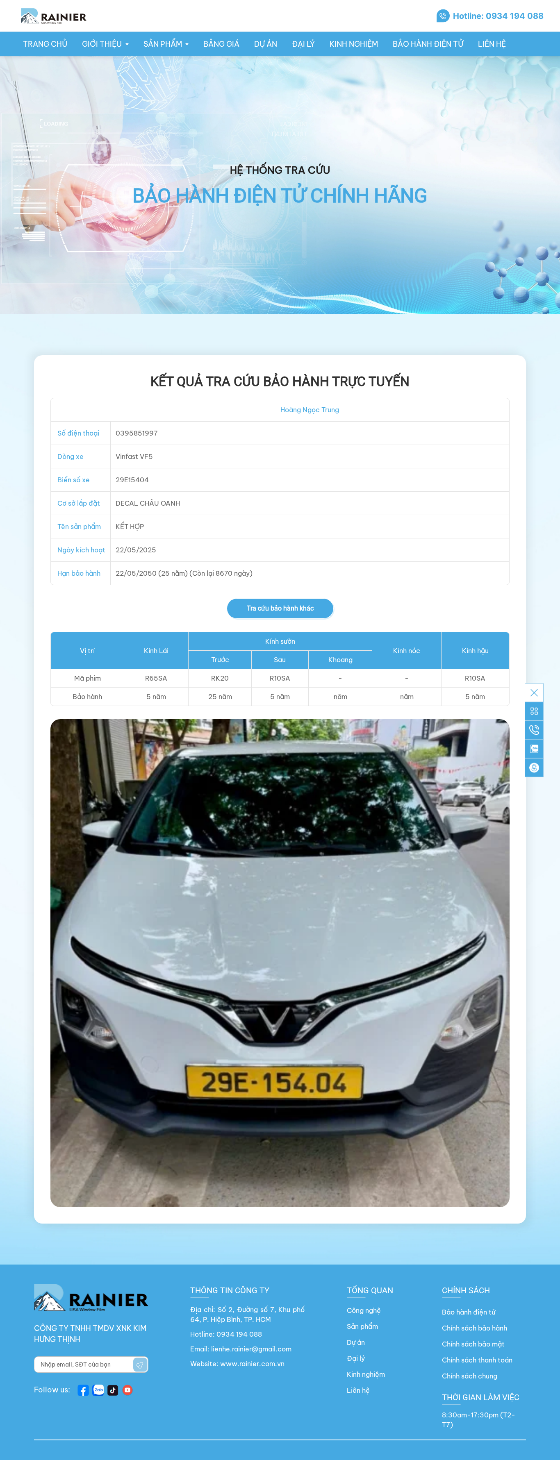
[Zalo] (534, 749)
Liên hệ (492, 44)
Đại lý (303, 44)
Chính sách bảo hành (474, 1328)
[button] (534, 767)
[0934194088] (534, 730)
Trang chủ (45, 44)
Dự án (265, 44)
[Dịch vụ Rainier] (534, 711)
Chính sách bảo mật (473, 1344)
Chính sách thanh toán (477, 1360)
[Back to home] (53, 16)
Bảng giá (221, 44)
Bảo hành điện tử (468, 1312)
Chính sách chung (469, 1376)
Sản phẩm (362, 1326)
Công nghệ (364, 1310)
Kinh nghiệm (354, 44)
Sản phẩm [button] (162, 44)
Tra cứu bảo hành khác (280, 608)
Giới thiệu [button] (102, 44)
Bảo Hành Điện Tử (428, 44)
